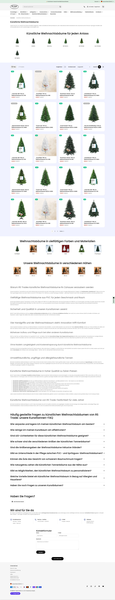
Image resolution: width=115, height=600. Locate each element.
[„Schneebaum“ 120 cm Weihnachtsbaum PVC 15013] (94, 81)
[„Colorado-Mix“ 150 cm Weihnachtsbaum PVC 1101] (21, 145)
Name (37, 532)
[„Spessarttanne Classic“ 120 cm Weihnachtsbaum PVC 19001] (21, 113)
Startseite (12, 18)
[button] (113, 300)
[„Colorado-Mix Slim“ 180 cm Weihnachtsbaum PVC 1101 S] (21, 209)
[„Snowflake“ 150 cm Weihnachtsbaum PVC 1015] (45, 145)
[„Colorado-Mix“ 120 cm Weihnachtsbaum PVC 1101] (21, 81)
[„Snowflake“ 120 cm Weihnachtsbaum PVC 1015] (45, 81)
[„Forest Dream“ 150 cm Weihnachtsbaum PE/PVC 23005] (69, 177)
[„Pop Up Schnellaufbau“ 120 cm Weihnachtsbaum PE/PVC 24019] (94, 113)
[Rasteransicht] (99, 66)
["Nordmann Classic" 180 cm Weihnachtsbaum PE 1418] (69, 209)
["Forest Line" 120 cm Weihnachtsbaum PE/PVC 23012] (45, 113)
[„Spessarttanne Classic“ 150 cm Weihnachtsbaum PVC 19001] (21, 177)
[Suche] (60, 7)
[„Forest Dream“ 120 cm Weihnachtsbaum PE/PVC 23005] (69, 113)
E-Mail (59, 532)
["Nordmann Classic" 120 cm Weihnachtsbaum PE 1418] (69, 81)
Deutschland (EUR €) (108, 1)
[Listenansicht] (103, 66)
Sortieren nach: (72, 67)
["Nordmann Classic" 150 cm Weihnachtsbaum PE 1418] (69, 145)
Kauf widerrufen (57, 558)
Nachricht (38, 539)
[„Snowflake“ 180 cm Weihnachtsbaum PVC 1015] (45, 209)
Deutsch (97, 1)
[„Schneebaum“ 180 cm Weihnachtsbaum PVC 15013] (94, 209)
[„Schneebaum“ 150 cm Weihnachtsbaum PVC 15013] (94, 145)
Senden (41, 552)
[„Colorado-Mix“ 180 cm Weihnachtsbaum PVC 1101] (94, 177)
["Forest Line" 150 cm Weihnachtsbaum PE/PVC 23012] (45, 177)
